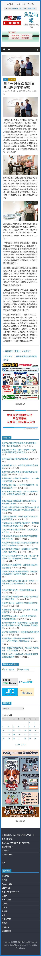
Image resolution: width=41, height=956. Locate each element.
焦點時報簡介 (7, 846)
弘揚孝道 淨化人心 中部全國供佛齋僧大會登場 (23, 9)
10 (3, 730)
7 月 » (23, 744)
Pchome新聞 (7, 884)
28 (25, 738)
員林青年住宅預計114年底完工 (17, 351)
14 (25, 730)
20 (19, 734)
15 (30, 730)
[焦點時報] (4, 49)
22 (30, 734)
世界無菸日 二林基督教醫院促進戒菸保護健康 (20, 358)
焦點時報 (31, 17)
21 (25, 734)
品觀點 (4, 903)
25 (9, 738)
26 (14, 738)
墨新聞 (4, 911)
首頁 (3, 862)
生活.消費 (12, 79)
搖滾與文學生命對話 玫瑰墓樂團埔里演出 (19, 590)
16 (35, 730)
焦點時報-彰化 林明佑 (25, 91)
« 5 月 (17, 744)
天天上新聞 (6, 899)
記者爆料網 (6, 931)
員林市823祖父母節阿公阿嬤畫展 (15, 459)
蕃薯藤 (4, 880)
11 (9, 730)
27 (19, 738)
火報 (3, 915)
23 (35, 734)
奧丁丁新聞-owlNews (10, 892)
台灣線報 (5, 927)
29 (30, 738)
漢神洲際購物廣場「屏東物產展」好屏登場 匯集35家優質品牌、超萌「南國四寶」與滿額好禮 (20, 625)
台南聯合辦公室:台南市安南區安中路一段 (18, 835)
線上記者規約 (7, 854)
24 (3, 738)
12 (14, 730)
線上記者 (5, 850)
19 (14, 734)
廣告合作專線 (7, 839)
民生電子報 (6, 919)
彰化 (5, 79)
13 (19, 730)
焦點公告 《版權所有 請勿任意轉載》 (16, 842)
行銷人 (4, 907)
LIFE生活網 (6, 888)
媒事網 (4, 895)
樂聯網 (4, 923)
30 (35, 738)
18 (9, 734)
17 (3, 734)
